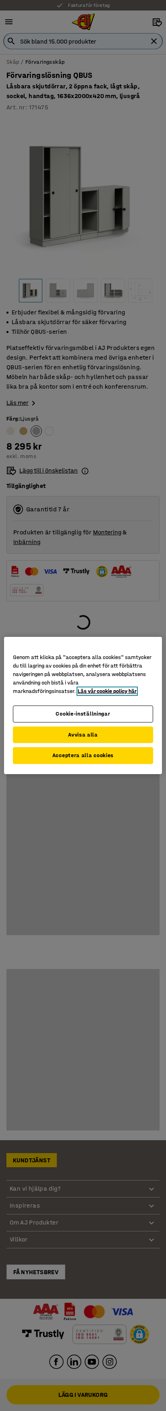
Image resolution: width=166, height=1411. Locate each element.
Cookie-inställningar (83, 713)
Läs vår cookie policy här (107, 691)
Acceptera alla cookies (83, 755)
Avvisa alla (83, 734)
